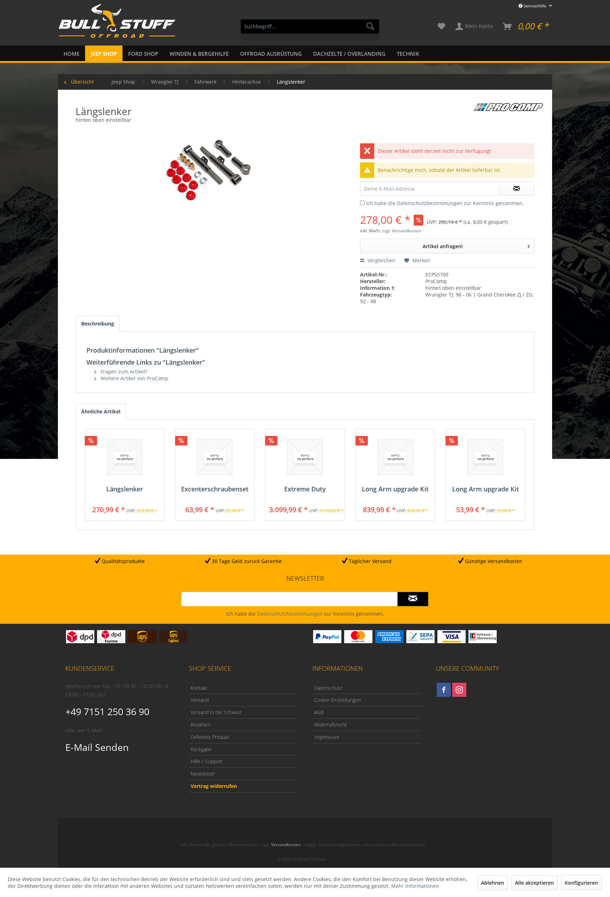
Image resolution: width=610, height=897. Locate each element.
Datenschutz (328, 687)
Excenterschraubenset (215, 489)
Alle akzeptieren (534, 882)
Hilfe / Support (207, 761)
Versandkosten (285, 845)
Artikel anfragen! (443, 246)
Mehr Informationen (415, 886)
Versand (200, 699)
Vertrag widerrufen (214, 786)
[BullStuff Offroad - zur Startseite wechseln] (117, 25)
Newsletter (203, 773)
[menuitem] (310, 29)
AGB (319, 712)
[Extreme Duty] (305, 457)
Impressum (326, 737)
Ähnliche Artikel (100, 411)
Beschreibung (97, 323)
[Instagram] (459, 690)
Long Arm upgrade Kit (395, 489)
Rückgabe (201, 749)
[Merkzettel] (441, 26)
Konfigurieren (581, 882)
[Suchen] (370, 26)
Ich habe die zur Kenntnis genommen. (445, 203)
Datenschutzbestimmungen (429, 203)
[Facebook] (444, 690)
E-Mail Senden (97, 747)
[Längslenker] (125, 457)
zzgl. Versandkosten (401, 231)
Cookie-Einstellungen (337, 699)
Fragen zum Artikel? (123, 371)
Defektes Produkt (210, 737)
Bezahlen (201, 724)
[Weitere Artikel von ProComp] (508, 107)
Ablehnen (492, 882)
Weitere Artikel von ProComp (133, 378)
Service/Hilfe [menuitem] (534, 5)
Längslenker (124, 489)
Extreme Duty (305, 489)
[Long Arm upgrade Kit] (395, 457)
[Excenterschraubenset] (215, 457)
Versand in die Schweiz (216, 712)
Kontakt (199, 687)
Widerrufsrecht (330, 724)
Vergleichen (380, 260)
